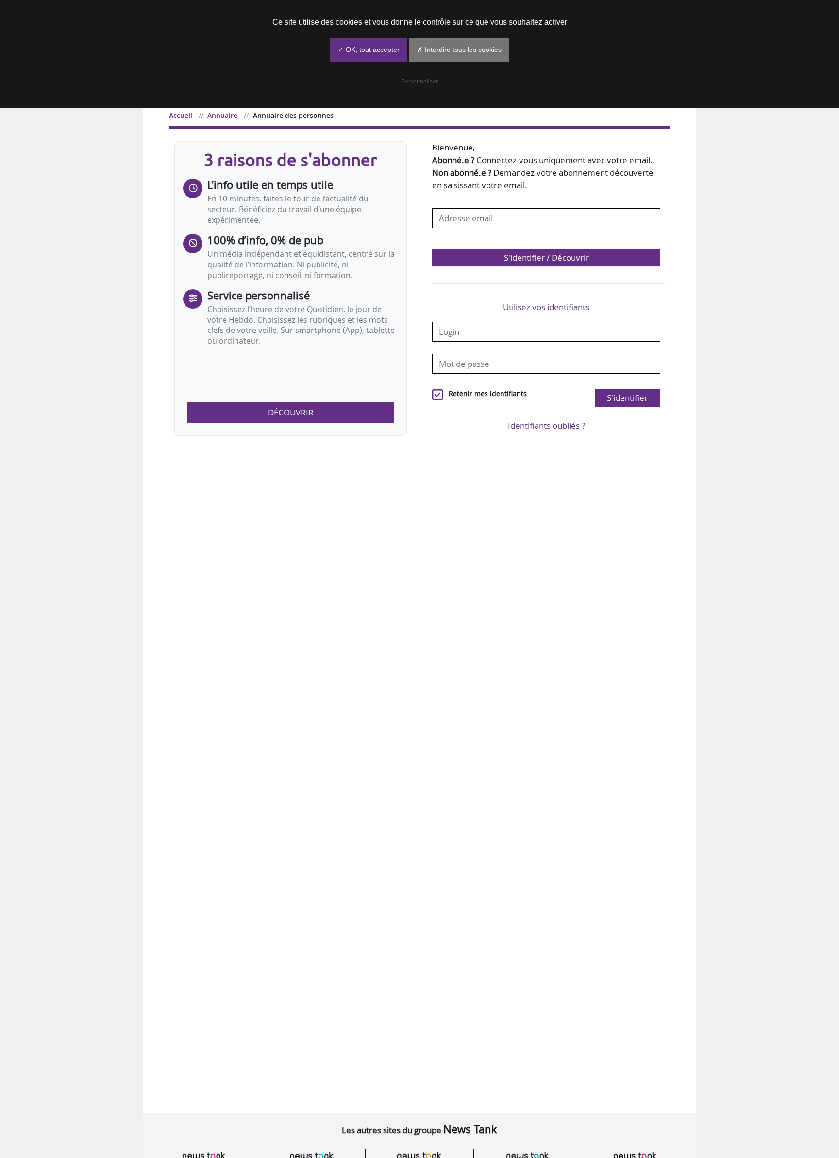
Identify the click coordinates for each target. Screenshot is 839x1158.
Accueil (180, 115)
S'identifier (627, 397)
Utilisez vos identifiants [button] (546, 307)
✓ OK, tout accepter (369, 49)
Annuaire (222, 115)
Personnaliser (419, 81)
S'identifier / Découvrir (546, 257)
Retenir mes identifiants (488, 393)
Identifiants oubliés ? (546, 425)
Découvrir (291, 412)
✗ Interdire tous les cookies (459, 49)
